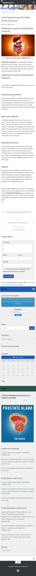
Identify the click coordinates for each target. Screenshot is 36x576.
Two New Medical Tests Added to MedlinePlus (15, 452)
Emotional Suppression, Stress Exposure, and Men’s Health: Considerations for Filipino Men (17, 527)
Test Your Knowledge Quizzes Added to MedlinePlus (17, 468)
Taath (5, 24)
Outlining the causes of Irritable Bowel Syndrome (18, 212)
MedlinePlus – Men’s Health (12, 478)
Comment (6, 242)
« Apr (3, 381)
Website (5, 262)
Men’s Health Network (11, 346)
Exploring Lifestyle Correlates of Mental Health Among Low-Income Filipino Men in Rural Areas (16, 536)
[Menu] (33, 2)
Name (5, 255)
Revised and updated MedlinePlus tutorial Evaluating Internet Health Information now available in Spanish (17, 460)
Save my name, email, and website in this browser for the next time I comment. (16, 270)
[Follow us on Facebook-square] (33, 289)
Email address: (18, 309)
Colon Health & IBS (7, 12)
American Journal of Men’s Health (15, 508)
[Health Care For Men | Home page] (9, 2)
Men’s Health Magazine (11, 449)
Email (21, 255)
